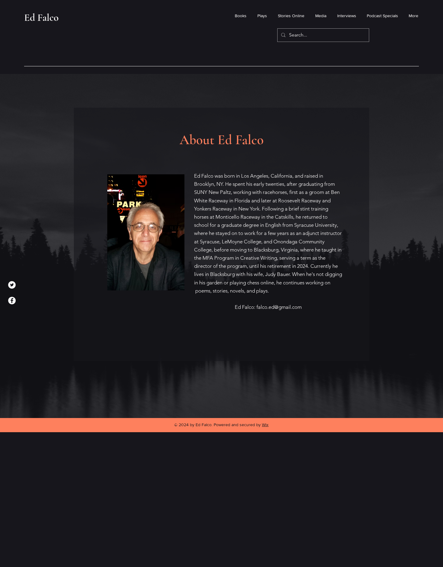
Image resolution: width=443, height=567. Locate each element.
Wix (265, 424)
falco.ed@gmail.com (279, 307)
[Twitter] (12, 285)
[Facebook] (12, 300)
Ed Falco (41, 17)
